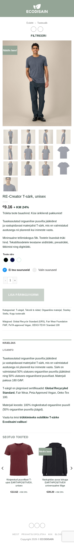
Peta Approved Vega (41, 392)
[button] (69, 8)
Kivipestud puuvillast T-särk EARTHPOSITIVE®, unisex (19, 482)
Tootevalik (42, 23)
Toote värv (8, 254)
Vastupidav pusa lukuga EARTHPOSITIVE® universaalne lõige (55, 482)
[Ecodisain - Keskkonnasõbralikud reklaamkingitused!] (37, 8)
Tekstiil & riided (32, 310)
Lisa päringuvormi (23, 294)
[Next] (66, 83)
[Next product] (33, 29)
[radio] (5, 259)
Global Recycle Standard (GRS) (29, 321)
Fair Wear (22, 392)
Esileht (30, 23)
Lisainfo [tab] (8, 350)
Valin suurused (47, 269)
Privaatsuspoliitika (34, 534)
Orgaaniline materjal (52, 310)
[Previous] (8, 83)
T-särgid (20, 310)
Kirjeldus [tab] (9, 343)
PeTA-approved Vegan (20, 325)
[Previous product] (40, 29)
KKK (50, 534)
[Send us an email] (42, 525)
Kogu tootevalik (17, 313)
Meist (15, 534)
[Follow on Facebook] (31, 525)
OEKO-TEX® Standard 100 (46, 325)
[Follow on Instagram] (37, 525)
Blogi (58, 534)
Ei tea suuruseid (19, 269)
